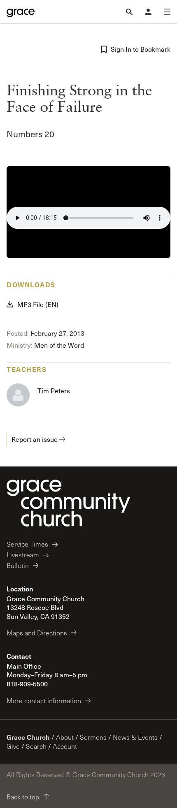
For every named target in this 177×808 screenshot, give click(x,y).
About (65, 737)
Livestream (23, 554)
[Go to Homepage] (21, 12)
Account (65, 746)
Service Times (27, 544)
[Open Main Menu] (167, 12)
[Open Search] (129, 12)
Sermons (93, 737)
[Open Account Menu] (148, 12)
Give (13, 746)
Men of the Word (59, 345)
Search (36, 746)
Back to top (23, 796)
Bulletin (18, 565)
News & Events (135, 737)
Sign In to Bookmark (140, 49)
